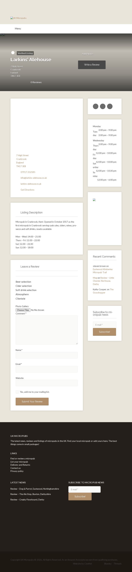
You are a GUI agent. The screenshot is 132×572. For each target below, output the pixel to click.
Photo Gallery (22, 306)
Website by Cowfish (82, 563)
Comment (21, 313)
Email (19, 364)
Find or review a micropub (22, 458)
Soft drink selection (26, 290)
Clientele (20, 298)
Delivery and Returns (20, 465)
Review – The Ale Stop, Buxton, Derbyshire (30, 494)
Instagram (100, 564)
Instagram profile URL (110, 106)
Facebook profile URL (102, 106)
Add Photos (87, 54)
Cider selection (24, 285)
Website (20, 378)
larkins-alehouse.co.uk (31, 184)
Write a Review (91, 64)
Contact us (15, 468)
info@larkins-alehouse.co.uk (34, 178)
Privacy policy (17, 471)
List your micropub (19, 461)
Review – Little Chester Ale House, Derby (103, 281)
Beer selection (23, 281)
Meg (95, 278)
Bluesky (108, 563)
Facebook (95, 564)
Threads (118, 563)
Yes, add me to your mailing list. (34, 392)
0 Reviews (36, 82)
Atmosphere (22, 294)
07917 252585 (28, 172)
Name (19, 350)
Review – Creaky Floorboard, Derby (27, 499)
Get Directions (27, 189)
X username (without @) (95, 106)
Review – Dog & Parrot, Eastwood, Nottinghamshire (34, 489)
